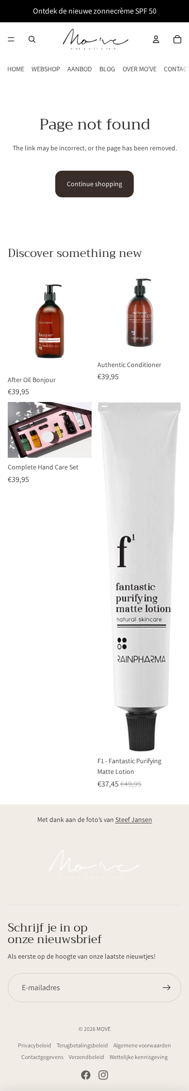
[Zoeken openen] (32, 39)
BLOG (107, 68)
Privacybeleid (34, 1045)
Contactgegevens (42, 1056)
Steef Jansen (133, 819)
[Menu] (11, 39)
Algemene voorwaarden (142, 1045)
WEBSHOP (46, 68)
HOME (15, 68)
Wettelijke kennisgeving (139, 1056)
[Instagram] (103, 1075)
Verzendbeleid (86, 1056)
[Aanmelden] (167, 988)
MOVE (103, 1028)
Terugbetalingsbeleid (82, 1045)
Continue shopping (94, 183)
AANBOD (79, 68)
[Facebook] (86, 1075)
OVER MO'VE (140, 68)
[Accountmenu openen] (156, 39)
